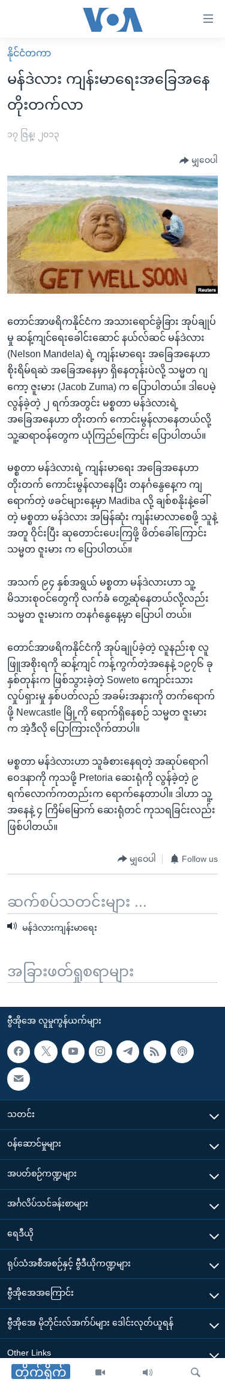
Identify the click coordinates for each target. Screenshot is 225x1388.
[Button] (198, 160)
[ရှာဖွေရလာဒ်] (196, 1373)
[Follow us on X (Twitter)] (45, 1051)
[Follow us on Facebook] (18, 1051)
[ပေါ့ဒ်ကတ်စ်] (181, 1051)
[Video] (100, 1373)
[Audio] (148, 1373)
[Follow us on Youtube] (73, 1051)
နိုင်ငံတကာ (29, 53)
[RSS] (154, 1051)
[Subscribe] (18, 1079)
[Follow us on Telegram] (127, 1051)
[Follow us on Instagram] (100, 1051)
